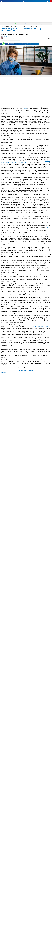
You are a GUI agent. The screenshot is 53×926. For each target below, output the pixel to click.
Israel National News (5, 26)
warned (25, 108)
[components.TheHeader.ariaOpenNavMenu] (8, 1)
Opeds (11, 26)
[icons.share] (51, 1)
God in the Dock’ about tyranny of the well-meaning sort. (25, 161)
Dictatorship (4, 40)
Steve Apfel (6, 36)
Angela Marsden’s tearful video (39, 326)
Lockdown (11, 40)
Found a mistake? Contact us (26, 370)
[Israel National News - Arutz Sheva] (26, 1)
